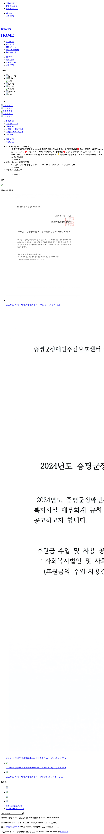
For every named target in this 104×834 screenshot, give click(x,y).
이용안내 (10, 121)
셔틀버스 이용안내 (14, 129)
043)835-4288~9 (12, 827)
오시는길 (10, 134)
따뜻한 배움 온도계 (14, 132)
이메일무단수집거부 (15, 809)
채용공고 (10, 142)
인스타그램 (11, 62)
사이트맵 (10, 16)
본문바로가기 (12, 6)
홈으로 (9, 13)
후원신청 (10, 126)
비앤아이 (64, 831)
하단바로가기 (12, 9)
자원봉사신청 (12, 124)
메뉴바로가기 (12, 3)
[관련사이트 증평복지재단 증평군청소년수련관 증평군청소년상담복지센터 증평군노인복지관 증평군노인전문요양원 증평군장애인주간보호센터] (12, 813)
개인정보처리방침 (14, 806)
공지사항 (10, 139)
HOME (7, 35)
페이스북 (10, 60)
